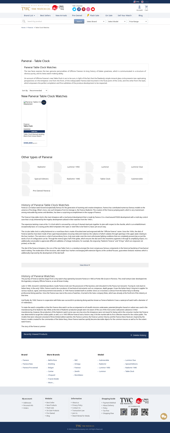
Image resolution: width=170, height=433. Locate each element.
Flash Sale (94, 15)
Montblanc (79, 375)
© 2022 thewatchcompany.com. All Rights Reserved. (85, 429)
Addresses (27, 403)
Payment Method (109, 403)
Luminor (105, 167)
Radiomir (42, 167)
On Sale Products (52, 411)
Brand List (29, 15)
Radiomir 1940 (73, 178)
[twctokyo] (74, 9)
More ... (51, 382)
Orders (26, 408)
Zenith (77, 371)
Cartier (51, 371)
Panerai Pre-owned (30, 367)
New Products (51, 405)
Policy (105, 408)
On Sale (108, 15)
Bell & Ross (52, 360)
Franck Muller (53, 379)
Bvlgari (51, 367)
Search (79, 21)
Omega (77, 364)
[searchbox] (50, 21)
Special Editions (42, 178)
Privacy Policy (77, 405)
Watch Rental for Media (81, 416)
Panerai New (28, 364)
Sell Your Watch (125, 15)
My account (27, 399)
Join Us (74, 413)
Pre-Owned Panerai (41, 190)
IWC (76, 360)
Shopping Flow (108, 413)
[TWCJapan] (79, 9)
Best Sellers (45, 15)
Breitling (51, 364)
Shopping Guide (108, 399)
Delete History (139, 335)
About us (75, 403)
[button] (139, 8)
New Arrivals (61, 15)
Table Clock (105, 178)
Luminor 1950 (73, 167)
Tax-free (106, 411)
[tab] (34, 354)
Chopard (51, 375)
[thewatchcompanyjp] (88, 9)
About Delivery (108, 405)
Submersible (137, 178)
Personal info (28, 405)
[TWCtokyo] (84, 9)
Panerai (26, 360)
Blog (141, 15)
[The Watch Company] (35, 7)
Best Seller (50, 403)
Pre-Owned (77, 15)
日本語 (146, 2)
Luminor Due (137, 167)
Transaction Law (78, 411)
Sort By (25, 90)
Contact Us (76, 408)
